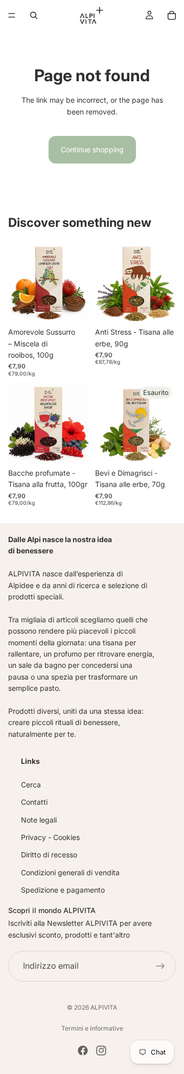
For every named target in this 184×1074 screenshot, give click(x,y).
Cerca (31, 784)
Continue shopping (92, 149)
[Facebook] (83, 1050)
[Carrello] (171, 15)
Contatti (34, 802)
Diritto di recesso (49, 854)
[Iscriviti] (160, 966)
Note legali (39, 819)
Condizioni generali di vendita (70, 872)
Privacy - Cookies (50, 837)
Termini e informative (92, 1028)
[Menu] (12, 15)
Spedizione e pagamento (63, 889)
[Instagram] (101, 1050)
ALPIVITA (103, 1007)
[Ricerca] (33, 15)
